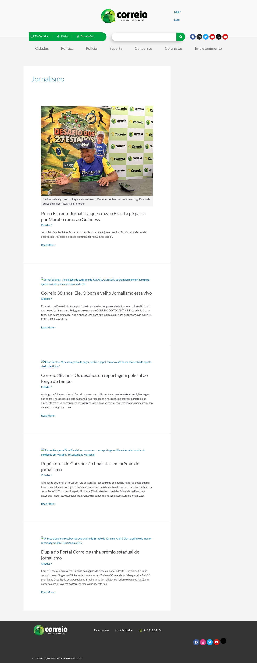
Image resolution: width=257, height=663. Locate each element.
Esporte (116, 48)
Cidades (42, 48)
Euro (177, 19)
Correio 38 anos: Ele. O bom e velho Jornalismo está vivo (96, 293)
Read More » (48, 244)
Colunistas (174, 48)
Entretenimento (208, 48)
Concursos (144, 48)
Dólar (177, 11)
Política (67, 48)
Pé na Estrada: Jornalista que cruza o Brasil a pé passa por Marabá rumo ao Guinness (93, 216)
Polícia (91, 48)
